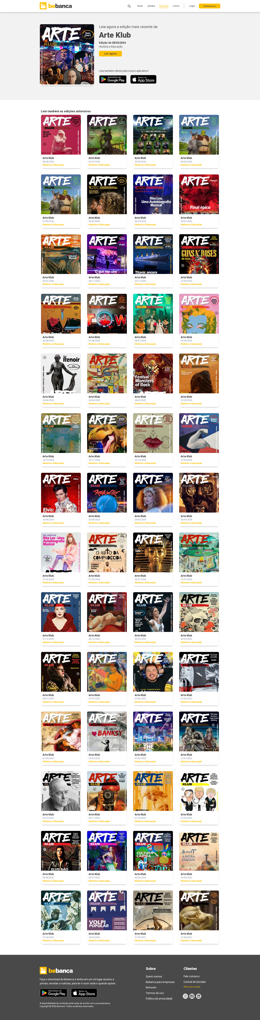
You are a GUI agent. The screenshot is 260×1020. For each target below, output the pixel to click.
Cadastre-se (209, 6)
